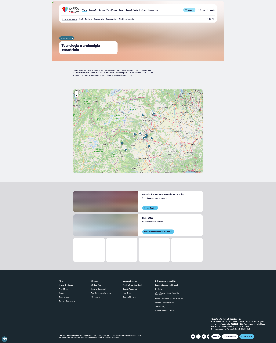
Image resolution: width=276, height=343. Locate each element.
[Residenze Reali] (154, 250)
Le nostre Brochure (130, 281)
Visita (84, 10)
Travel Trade (112, 10)
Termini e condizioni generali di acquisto (169, 299)
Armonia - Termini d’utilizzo (164, 303)
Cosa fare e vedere (69, 19)
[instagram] (198, 336)
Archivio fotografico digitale (133, 285)
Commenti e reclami (98, 289)
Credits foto (159, 289)
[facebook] (193, 336)
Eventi (80, 19)
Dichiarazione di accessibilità (165, 281)
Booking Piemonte (129, 297)
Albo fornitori (95, 297)
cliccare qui (244, 329)
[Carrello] (213, 19)
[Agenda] (210, 19)
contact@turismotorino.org (131, 335)
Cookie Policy (237, 324)
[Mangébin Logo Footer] (122, 250)
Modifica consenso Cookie (164, 311)
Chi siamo (94, 281)
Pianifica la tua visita (126, 19)
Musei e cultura (67, 38)
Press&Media (132, 10)
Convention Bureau (97, 10)
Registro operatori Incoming (101, 293)
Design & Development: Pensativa (167, 285)
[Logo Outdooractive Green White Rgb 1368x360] (187, 250)
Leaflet (183, 171)
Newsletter (127, 293)
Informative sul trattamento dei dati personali (167, 294)
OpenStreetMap (191, 171)
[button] (134, 134)
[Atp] (89, 250)
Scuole (122, 10)
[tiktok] (204, 336)
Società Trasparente (130, 289)
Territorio (88, 19)
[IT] (207, 19)
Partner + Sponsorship (148, 10)
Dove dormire (99, 19)
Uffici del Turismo (97, 285)
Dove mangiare (111, 19)
